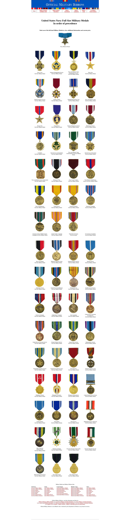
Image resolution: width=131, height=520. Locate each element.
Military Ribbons (42, 501)
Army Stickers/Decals (48, 494)
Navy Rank (89, 493)
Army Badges (47, 490)
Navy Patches (89, 492)
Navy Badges (89, 490)
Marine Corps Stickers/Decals (76, 494)
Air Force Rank (34, 493)
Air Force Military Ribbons (36, 489)
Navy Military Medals (91, 487)
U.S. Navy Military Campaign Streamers (84, 503)
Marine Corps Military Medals (77, 487)
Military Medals (50, 501)
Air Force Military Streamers (37, 495)
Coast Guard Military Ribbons (63, 489)
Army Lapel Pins (47, 491)
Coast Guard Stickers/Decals (62, 493)
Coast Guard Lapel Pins (61, 491)
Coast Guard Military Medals (62, 487)
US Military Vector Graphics (93, 11)
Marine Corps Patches (75, 492)
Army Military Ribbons (49, 489)
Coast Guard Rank (60, 492)
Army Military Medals (48, 487)
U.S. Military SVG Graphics (51, 504)
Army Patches (47, 492)
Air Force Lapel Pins (35, 491)
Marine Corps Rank (75, 493)
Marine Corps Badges (75, 490)
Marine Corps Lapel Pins (76, 491)
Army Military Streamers (49, 495)
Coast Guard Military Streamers (63, 494)
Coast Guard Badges (60, 490)
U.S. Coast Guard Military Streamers (45, 503)
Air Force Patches (34, 492)
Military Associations (67, 11)
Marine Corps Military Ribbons (77, 489)
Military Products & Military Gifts (43, 11)
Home (34, 11)
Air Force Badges (34, 490)
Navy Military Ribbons (91, 489)
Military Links (83, 11)
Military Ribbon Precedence (56, 11)
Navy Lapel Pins (90, 491)
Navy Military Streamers (91, 495)
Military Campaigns (76, 11)
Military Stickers (61, 504)
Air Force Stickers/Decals (36, 494)
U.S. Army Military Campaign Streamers (82, 501)
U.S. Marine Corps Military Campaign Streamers (64, 503)
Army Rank (46, 493)
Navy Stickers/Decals (91, 494)
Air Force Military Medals (36, 487)
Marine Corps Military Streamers (77, 495)
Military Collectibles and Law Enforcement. (75, 504)
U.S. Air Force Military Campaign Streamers (63, 501)
